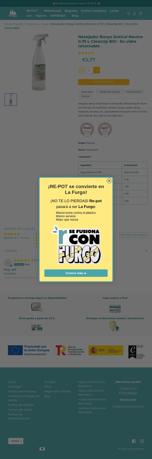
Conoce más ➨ (76, 273)
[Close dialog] (109, 180)
